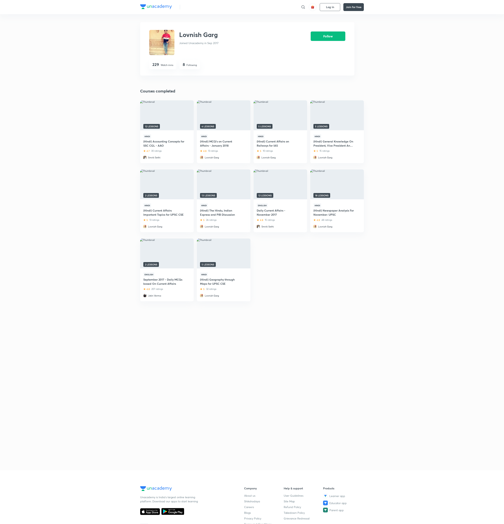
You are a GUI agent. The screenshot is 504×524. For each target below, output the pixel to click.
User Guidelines (293, 495)
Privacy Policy (252, 518)
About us (249, 495)
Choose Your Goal (200, 7)
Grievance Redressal (296, 518)
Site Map (289, 501)
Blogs (247, 513)
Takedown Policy (294, 513)
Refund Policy (292, 507)
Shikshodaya (252, 501)
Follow (328, 36)
